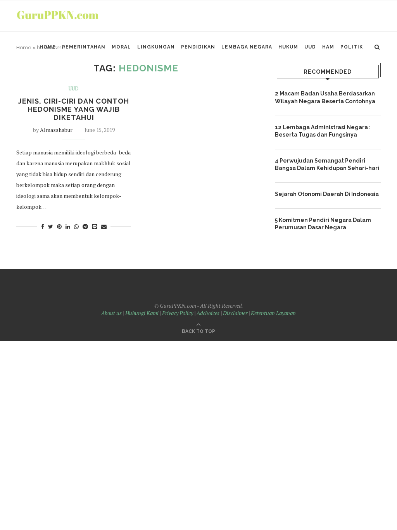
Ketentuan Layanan (273, 313)
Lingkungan (156, 47)
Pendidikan (198, 47)
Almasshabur (56, 129)
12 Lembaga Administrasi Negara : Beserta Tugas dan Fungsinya (323, 131)
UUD (310, 47)
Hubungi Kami (142, 313)
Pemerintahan (83, 47)
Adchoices (208, 313)
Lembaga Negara (246, 47)
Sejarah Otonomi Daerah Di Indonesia (327, 194)
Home (48, 47)
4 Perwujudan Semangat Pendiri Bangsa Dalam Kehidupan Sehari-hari (327, 164)
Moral (121, 47)
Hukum (288, 47)
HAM (328, 47)
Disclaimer (235, 313)
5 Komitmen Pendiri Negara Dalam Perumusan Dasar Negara (323, 224)
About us (111, 313)
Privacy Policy (177, 313)
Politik (351, 47)
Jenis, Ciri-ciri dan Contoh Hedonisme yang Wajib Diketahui (73, 109)
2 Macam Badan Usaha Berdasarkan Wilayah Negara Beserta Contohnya (325, 97)
